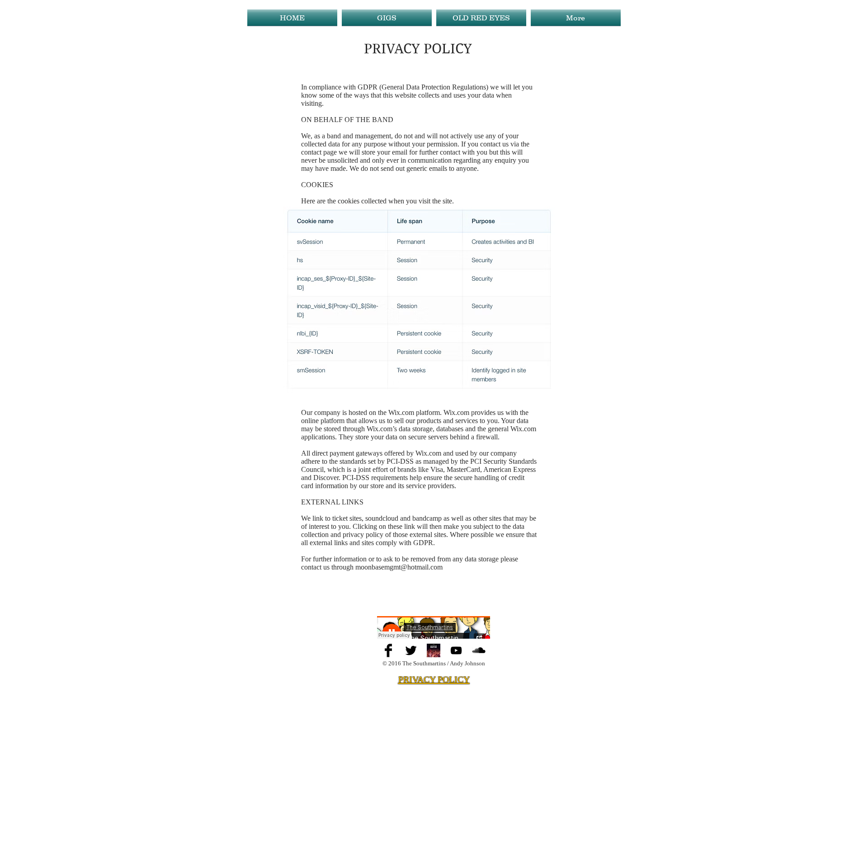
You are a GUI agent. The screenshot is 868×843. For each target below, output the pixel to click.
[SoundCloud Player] (433, 627)
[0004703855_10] (433, 650)
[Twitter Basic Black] (411, 650)
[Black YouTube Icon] (456, 650)
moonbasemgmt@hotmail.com (399, 567)
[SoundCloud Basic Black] (479, 650)
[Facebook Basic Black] (388, 650)
